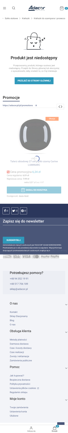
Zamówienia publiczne (21, 360)
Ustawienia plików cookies (23, 388)
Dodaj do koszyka (36, 190)
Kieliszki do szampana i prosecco (49, 18)
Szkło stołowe (11, 18)
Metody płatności (18, 339)
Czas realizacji (17, 352)
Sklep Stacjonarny (19, 316)
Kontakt (13, 312)
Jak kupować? (17, 375)
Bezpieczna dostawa (20, 379)
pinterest (23, 210)
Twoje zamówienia (19, 407)
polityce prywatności (58, 250)
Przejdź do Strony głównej (34, 80)
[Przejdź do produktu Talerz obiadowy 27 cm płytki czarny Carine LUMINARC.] (34, 134)
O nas (13, 324)
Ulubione (14, 415)
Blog (12, 320)
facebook (6, 210)
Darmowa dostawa (19, 344)
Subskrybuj (13, 240)
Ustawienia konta (18, 411)
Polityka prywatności (20, 384)
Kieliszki (26, 18)
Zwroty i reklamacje (19, 356)
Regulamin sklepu (18, 392)
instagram (14, 210)
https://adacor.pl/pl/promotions (18, 105)
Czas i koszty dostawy (21, 348)
